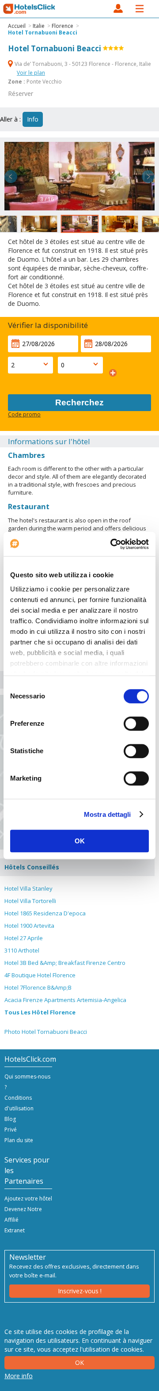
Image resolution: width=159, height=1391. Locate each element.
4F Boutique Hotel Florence (40, 975)
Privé (10, 1129)
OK (80, 841)
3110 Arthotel (21, 950)
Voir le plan (31, 72)
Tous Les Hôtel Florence (40, 1012)
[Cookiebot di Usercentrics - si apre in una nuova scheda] (112, 544)
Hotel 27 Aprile (23, 938)
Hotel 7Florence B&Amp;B (38, 987)
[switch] (136, 723)
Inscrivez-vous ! (80, 1291)
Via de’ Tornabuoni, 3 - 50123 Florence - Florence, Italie (82, 64)
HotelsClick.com (29, 9)
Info (32, 119)
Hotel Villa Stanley (28, 888)
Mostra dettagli (107, 814)
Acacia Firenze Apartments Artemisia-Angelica (65, 1000)
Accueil (17, 26)
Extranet (14, 1230)
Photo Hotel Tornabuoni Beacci (45, 1032)
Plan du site (18, 1140)
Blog (10, 1119)
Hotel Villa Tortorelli (30, 901)
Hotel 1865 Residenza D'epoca (45, 913)
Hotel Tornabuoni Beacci (42, 32)
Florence (62, 26)
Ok (79, 1362)
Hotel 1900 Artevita (29, 926)
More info (18, 1376)
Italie (39, 26)
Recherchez (79, 402)
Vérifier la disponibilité (48, 325)
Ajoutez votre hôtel (28, 1198)
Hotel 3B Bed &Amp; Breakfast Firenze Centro (64, 963)
